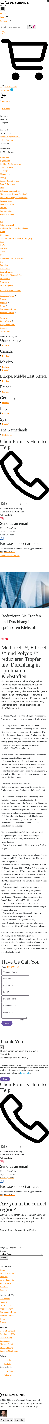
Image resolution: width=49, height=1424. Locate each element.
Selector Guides (7, 1315)
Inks (2, 187)
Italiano (5, 413)
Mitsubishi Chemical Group (12, 275)
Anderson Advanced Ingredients (14, 228)
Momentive (5, 278)
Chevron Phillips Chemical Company (16, 238)
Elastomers (5, 174)
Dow (2, 241)
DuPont (3, 245)
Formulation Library (9, 1312)
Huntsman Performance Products (14, 258)
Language (4, 1247)
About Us (4, 1286)
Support (3, 1302)
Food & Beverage (7, 184)
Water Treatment (7, 214)
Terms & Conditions (9, 1351)
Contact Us (5, 1298)
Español (5, 370)
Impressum (5, 1341)
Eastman (3, 248)
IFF (1, 262)
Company (4, 21)
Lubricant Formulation (10, 191)
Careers (3, 1290)
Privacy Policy (6, 1347)
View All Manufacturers (10, 290)
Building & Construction (10, 164)
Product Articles (7, 1273)
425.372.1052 (11, 86)
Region (3, 1251)
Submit (4, 1257)
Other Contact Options (10, 555)
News (2, 1319)
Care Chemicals (7, 167)
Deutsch (5, 402)
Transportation (6, 211)
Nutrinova (4, 282)
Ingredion (4, 265)
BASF (2, 231)
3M (1, 221)
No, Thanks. (6, 1420)
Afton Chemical (7, 225)
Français (5, 392)
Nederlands (7, 435)
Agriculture (5, 160)
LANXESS (5, 268)
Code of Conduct (7, 1331)
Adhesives (4, 157)
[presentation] (7, 1371)
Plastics (3, 207)
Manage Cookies (7, 1344)
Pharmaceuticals (7, 204)
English (5, 345)
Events (3, 1322)
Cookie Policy (6, 1337)
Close (5, 1079)
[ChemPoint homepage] (2, 5)
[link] (5, 1360)
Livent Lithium (6, 272)
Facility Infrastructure (9, 181)
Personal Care (6, 201)
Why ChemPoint (7, 1280)
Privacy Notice (25, 1073)
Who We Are (5, 1283)
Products (4, 13)
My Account (5, 1305)
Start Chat (19, 1420)
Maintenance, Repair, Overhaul (13, 194)
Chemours (4, 235)
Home (2, 1270)
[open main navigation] (2, 9)
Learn (3, 17)
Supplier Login (6, 1309)
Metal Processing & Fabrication (13, 197)
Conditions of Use (8, 1334)
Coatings (4, 171)
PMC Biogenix (6, 285)
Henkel (3, 255)
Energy (3, 177)
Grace (2, 252)
